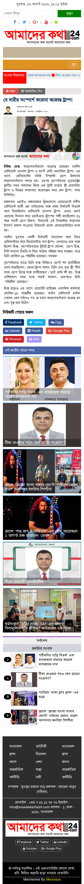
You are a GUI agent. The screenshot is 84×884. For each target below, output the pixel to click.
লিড (40, 91)
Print (35, 339)
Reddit (36, 331)
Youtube (31, 848)
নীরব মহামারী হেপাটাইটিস (24, 581)
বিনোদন (41, 754)
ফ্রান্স (12, 754)
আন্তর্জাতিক (30, 91)
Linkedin (14, 331)
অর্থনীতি (14, 777)
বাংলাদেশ (15, 746)
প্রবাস (13, 762)
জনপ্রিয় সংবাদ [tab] (42, 648)
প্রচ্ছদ (12, 91)
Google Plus (61, 331)
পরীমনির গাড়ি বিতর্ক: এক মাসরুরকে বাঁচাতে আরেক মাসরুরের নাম (37, 394)
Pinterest (14, 339)
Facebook (14, 322)
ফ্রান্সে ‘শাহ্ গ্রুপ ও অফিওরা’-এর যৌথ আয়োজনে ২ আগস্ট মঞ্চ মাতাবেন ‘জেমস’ (41, 533)
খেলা (39, 762)
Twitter (37, 322)
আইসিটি (41, 746)
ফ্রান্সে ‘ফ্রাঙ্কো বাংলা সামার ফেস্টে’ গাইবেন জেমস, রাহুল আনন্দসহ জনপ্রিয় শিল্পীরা (42, 487)
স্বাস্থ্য (39, 769)
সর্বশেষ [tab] (42, 640)
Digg (58, 322)
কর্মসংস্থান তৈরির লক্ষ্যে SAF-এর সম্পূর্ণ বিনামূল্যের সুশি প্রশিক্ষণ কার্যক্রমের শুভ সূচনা (38, 626)
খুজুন (69, 13)
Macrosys (53, 879)
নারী (38, 777)
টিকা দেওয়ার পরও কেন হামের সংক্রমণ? (35, 442)
